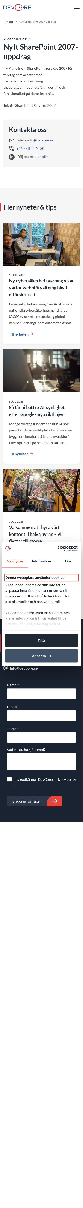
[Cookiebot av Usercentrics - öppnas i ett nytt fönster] (58, 548)
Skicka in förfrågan (27, 801)
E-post (13, 706)
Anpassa (39, 656)
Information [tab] (41, 561)
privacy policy (65, 779)
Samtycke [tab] (15, 561)
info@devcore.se (40, 140)
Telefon (12, 728)
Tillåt (41, 641)
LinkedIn (41, 156)
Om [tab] (68, 561)
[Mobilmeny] (77, 8)
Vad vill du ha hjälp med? (26, 749)
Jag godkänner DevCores (45, 782)
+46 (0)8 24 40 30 (30, 148)
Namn (13, 685)
